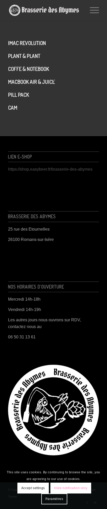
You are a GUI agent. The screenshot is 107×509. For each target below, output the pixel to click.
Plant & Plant (24, 55)
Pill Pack (18, 94)
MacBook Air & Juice (31, 81)
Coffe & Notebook (28, 68)
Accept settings (33, 488)
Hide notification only (70, 488)
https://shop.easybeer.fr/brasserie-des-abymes (50, 169)
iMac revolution (27, 43)
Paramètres (54, 499)
